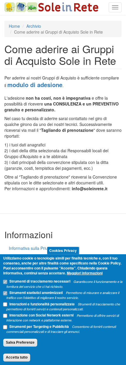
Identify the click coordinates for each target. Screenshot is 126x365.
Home (14, 26)
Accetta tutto (17, 357)
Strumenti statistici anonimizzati (36, 292)
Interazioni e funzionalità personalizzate (42, 304)
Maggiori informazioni (85, 273)
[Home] (51, 7)
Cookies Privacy (63, 250)
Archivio (33, 26)
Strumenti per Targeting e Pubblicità (39, 326)
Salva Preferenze (20, 342)
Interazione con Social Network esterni (41, 315)
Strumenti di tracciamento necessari (39, 281)
